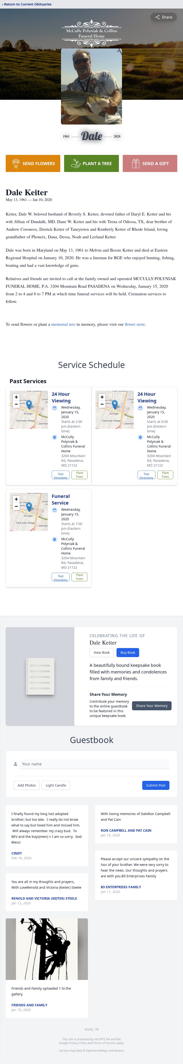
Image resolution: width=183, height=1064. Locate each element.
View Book (102, 652)
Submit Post (155, 785)
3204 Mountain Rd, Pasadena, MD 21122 (73, 460)
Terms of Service (104, 1043)
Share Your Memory (152, 705)
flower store (135, 324)
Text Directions (60, 475)
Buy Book (128, 652)
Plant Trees (79, 475)
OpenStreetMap (96, 1051)
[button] (29, 405)
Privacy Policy (78, 1043)
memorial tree (63, 324)
